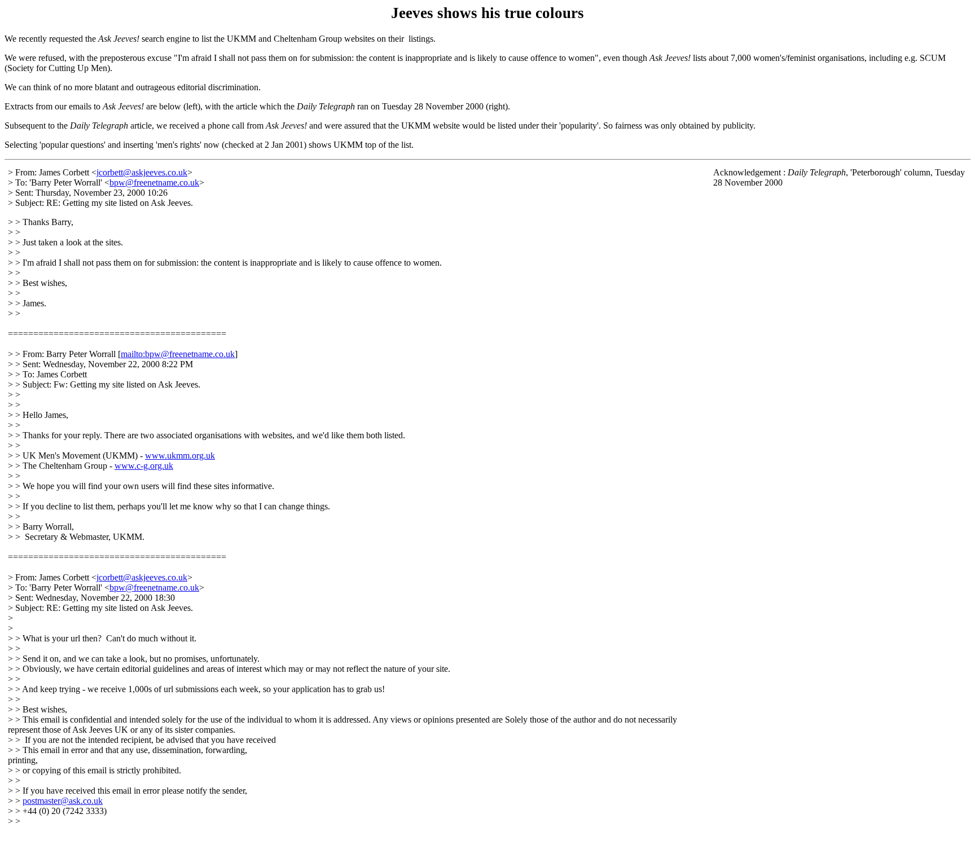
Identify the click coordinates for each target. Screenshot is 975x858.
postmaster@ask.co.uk (63, 801)
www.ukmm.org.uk (180, 455)
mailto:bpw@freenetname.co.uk (178, 354)
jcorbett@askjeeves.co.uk (141, 172)
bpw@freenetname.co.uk (154, 182)
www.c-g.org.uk (144, 465)
